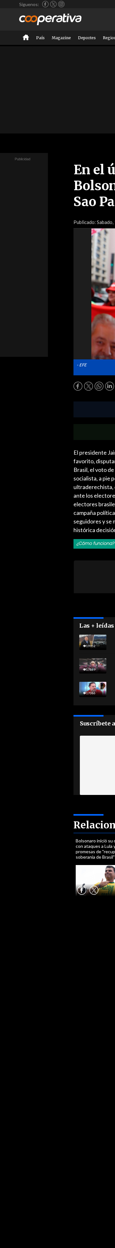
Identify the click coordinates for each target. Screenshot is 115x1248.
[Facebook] (45, 4)
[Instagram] (61, 4)
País (40, 37)
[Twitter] (53, 4)
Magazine (61, 37)
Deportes (87, 37)
